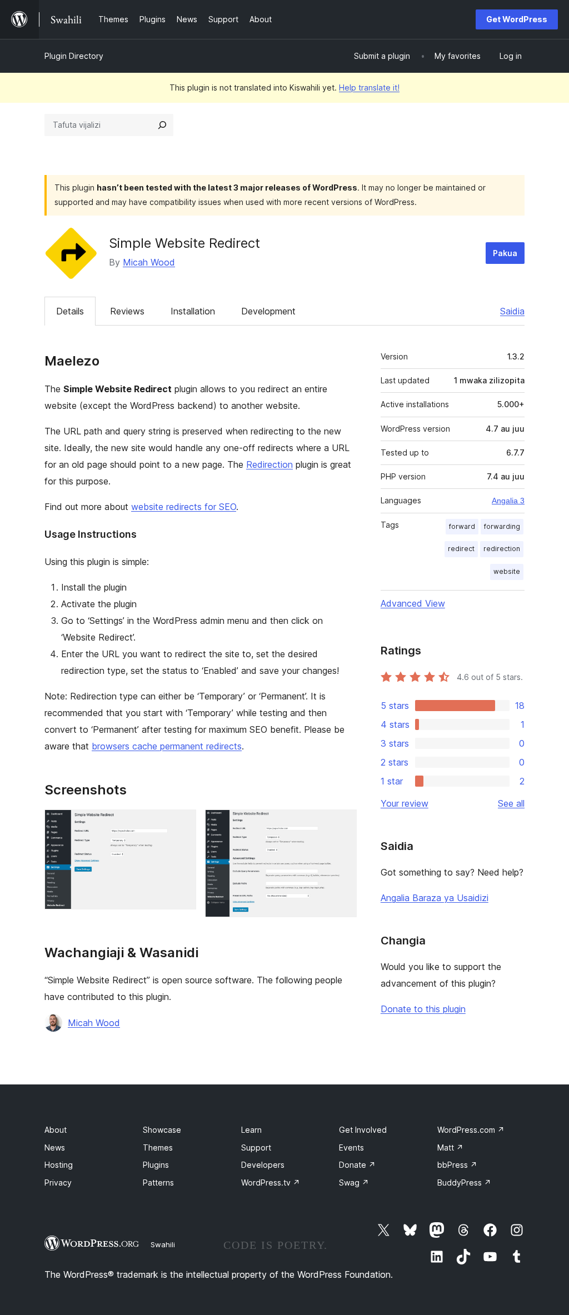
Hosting (58, 1164)
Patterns (158, 1182)
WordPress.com (471, 1129)
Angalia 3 (508, 500)
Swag (354, 1182)
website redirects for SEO (183, 506)
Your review (404, 803)
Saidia (512, 311)
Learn (251, 1129)
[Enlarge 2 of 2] (341, 824)
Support (256, 1147)
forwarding (502, 526)
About (55, 1129)
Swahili (163, 1244)
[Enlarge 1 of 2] (181, 824)
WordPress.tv (270, 1182)
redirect (461, 548)
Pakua (505, 253)
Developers (262, 1164)
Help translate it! (369, 87)
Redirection (269, 464)
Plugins (156, 1164)
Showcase (162, 1129)
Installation (193, 311)
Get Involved (363, 1129)
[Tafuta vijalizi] (162, 125)
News (54, 1147)
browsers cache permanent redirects (167, 746)
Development (268, 311)
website (506, 571)
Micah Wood (149, 262)
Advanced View (413, 603)
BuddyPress (464, 1182)
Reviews (127, 311)
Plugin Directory (73, 56)
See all (511, 803)
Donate (357, 1164)
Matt (450, 1147)
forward (462, 526)
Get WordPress (516, 19)
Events (351, 1147)
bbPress (457, 1164)
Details (70, 311)
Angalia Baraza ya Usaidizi (434, 897)
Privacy (58, 1182)
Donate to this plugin (423, 1008)
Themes (158, 1147)
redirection (501, 548)
